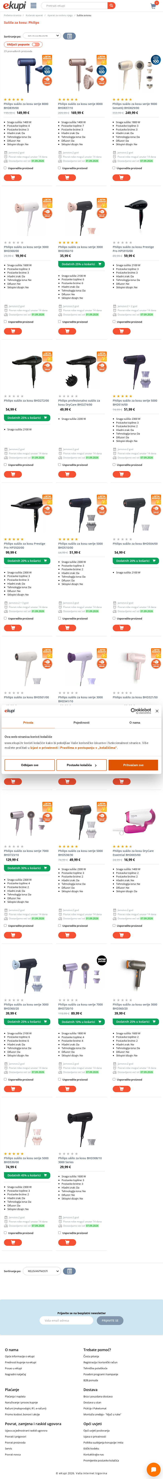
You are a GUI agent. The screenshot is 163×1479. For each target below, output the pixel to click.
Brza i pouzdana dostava (98, 1396)
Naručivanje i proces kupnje (21, 1402)
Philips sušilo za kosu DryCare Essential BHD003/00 (133, 853)
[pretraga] (111, 5)
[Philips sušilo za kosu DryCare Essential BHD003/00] (136, 822)
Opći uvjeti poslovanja (96, 1430)
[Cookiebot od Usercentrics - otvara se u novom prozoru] (133, 711)
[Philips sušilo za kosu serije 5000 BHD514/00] (136, 371)
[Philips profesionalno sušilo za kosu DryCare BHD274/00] (81, 371)
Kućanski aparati (34, 15)
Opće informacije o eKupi (19, 1356)
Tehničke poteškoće (95, 1368)
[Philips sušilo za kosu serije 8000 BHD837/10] (81, 75)
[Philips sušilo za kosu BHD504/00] (136, 514)
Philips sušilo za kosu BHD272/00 (26, 400)
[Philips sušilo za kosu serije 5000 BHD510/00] (81, 514)
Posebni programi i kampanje (100, 1374)
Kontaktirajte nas (93, 1454)
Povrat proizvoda (15, 1442)
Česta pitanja (91, 1356)
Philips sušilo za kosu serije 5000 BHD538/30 (80, 853)
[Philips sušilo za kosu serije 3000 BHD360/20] (27, 975)
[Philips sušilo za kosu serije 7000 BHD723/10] (27, 822)
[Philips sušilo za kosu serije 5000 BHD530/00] (27, 1129)
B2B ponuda (90, 1380)
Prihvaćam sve (133, 765)
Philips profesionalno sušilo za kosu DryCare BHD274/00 (79, 402)
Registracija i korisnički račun (100, 1362)
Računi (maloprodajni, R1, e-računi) (25, 1408)
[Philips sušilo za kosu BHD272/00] (27, 371)
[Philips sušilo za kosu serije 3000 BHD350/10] (81, 218)
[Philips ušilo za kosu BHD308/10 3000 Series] (81, 1129)
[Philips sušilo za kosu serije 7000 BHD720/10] (81, 975)
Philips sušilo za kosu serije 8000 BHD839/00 (26, 106)
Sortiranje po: (12, 36)
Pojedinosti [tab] (81, 722)
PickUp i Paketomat (95, 1408)
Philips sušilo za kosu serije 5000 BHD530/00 (26, 1160)
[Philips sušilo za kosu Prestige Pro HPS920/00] (27, 514)
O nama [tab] (134, 722)
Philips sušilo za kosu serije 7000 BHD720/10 (80, 1006)
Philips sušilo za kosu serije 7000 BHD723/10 (26, 853)
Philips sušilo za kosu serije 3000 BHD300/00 (26, 249)
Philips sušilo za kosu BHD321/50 (135, 697)
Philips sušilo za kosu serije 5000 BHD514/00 (135, 402)
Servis (8, 1448)
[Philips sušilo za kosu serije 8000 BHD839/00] (27, 75)
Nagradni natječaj (15, 1374)
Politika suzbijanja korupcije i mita (103, 1442)
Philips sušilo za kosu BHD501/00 (26, 697)
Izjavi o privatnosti (44, 747)
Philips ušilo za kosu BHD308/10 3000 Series (80, 1160)
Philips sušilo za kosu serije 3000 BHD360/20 (26, 1006)
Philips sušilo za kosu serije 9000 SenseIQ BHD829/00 (135, 106)
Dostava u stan (92, 1402)
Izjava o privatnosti (94, 1436)
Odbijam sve (29, 765)
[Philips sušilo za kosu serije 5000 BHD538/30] (81, 822)
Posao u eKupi (13, 1368)
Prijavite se (110, 1320)
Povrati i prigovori (15, 1436)
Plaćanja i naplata (15, 1396)
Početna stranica (12, 15)
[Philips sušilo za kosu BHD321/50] (136, 668)
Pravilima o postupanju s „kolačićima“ (88, 747)
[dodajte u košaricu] (13, 177)
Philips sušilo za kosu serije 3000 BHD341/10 (80, 699)
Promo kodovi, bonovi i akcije (22, 1414)
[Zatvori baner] (157, 710)
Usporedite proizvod (20, 168)
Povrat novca (13, 1454)
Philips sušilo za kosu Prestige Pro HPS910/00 (133, 249)
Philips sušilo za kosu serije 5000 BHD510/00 (80, 545)
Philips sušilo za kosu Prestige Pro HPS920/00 (24, 545)
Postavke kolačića (79, 765)
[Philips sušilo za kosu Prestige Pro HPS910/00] (136, 218)
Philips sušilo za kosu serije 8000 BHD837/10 (80, 106)
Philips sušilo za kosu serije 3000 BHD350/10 (80, 249)
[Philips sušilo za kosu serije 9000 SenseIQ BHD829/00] (136, 75)
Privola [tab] (28, 722)
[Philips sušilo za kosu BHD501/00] (27, 668)
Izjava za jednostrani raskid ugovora (26, 1430)
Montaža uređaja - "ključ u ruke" (102, 1414)
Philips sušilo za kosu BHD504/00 (135, 543)
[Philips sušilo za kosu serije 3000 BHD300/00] (27, 218)
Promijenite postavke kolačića (101, 1460)
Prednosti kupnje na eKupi (20, 1362)
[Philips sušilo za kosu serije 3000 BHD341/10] (81, 668)
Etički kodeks (91, 1448)
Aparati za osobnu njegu (60, 15)
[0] (153, 4)
